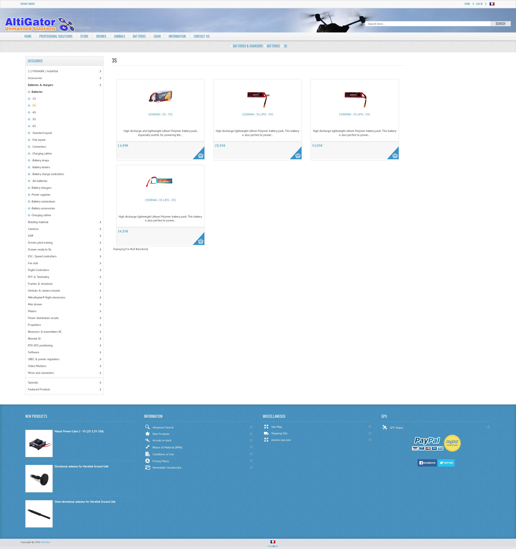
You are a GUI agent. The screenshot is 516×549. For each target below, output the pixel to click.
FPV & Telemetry (38, 277)
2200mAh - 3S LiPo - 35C (257, 114)
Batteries (139, 36)
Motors (32, 311)
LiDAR (157, 36)
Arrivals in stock (162, 440)
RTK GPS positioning (40, 345)
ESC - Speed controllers (42, 256)
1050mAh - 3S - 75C (160, 114)
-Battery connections (42, 201)
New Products (161, 434)
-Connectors (38, 146)
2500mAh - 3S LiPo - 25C (160, 200)
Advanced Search (163, 427)
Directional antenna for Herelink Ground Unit (81, 466)
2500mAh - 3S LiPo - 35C (354, 114)
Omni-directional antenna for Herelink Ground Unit (85, 501)
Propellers (34, 325)
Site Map (276, 427)
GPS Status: (397, 427)
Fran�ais (273, 546)
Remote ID (34, 338)
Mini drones (35, 304)
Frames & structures (40, 283)
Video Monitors (37, 366)
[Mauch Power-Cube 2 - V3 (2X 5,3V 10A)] (39, 456)
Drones (101, 36)
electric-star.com (281, 440)
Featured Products (39, 389)
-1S (33, 98)
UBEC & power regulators (43, 359)
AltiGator (45, 542)
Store (84, 36)
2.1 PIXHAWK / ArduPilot (43, 71)
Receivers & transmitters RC (45, 331)
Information (177, 36)
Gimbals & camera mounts (44, 290)
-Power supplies (40, 194)
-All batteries (38, 181)
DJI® (30, 236)
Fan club (33, 263)
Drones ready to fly (39, 249)
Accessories (35, 78)
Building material (38, 222)
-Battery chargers (41, 188)
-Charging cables (41, 153)
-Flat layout (37, 140)
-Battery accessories (42, 208)
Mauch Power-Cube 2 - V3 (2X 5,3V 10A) (79, 431)
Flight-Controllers (38, 270)
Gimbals (119, 36)
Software (33, 352)
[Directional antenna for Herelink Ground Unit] (39, 491)
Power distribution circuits (43, 318)
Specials (33, 382)
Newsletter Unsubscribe (167, 467)
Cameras (33, 229)
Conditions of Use (163, 454)
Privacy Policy (161, 461)
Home (467, 3)
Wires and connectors (41, 373)
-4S (33, 112)
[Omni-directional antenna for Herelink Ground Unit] (39, 526)
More (196, 150)
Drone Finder (28, 3)
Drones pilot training (40, 242)
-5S (33, 119)
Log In (479, 3)
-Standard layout (41, 133)
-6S (33, 126)
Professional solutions (55, 36)
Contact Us (201, 36)
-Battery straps (39, 160)
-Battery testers (40, 167)
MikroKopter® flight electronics (46, 297)
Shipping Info (279, 433)
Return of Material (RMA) (167, 447)
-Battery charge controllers (47, 174)
